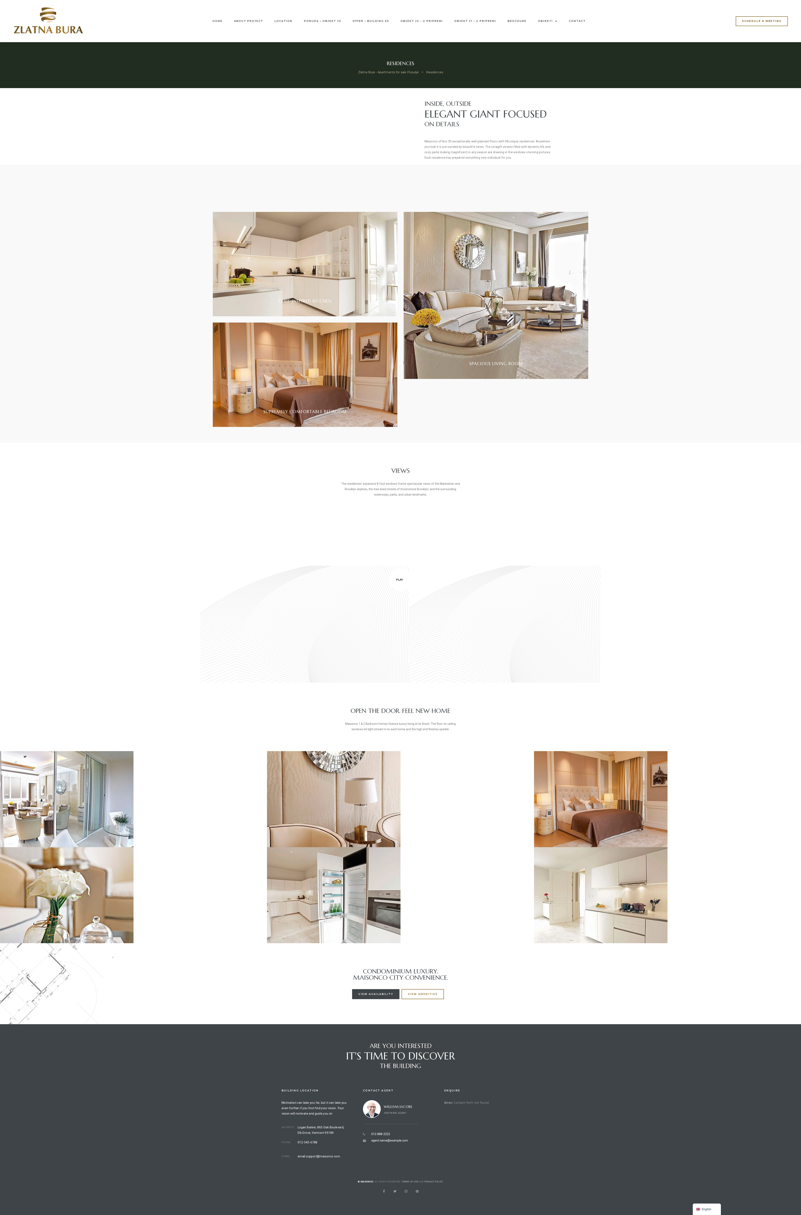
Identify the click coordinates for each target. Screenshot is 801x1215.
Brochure (517, 21)
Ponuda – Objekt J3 (322, 21)
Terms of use (409, 1181)
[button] (762, 21)
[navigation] (707, 1209)
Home (218, 21)
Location (283, 21)
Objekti (545, 21)
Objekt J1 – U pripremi (475, 21)
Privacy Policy (433, 1181)
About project (248, 21)
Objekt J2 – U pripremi (421, 21)
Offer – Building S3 (371, 21)
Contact (577, 21)
